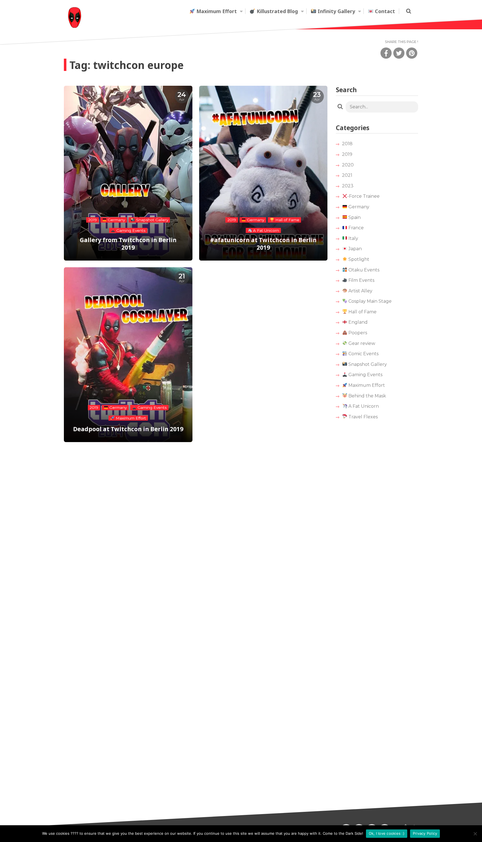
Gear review (361, 343)
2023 (347, 186)
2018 (347, 143)
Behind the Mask (366, 396)
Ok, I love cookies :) (386, 833)
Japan (354, 248)
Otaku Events (363, 270)
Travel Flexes (362, 416)
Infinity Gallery (335, 11)
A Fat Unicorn (363, 406)
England (357, 322)
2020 (348, 165)
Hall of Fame (362, 311)
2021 (347, 175)
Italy (352, 238)
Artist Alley (359, 291)
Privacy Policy (425, 833)
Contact (384, 11)
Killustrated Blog (276, 11)
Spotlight (358, 259)
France (355, 227)
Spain (354, 217)
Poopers (357, 332)
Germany (358, 206)
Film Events (360, 280)
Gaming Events (364, 374)
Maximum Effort (216, 11)
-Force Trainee (363, 196)
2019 (347, 154)
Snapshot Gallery (367, 364)
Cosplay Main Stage (369, 301)
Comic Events (363, 353)
